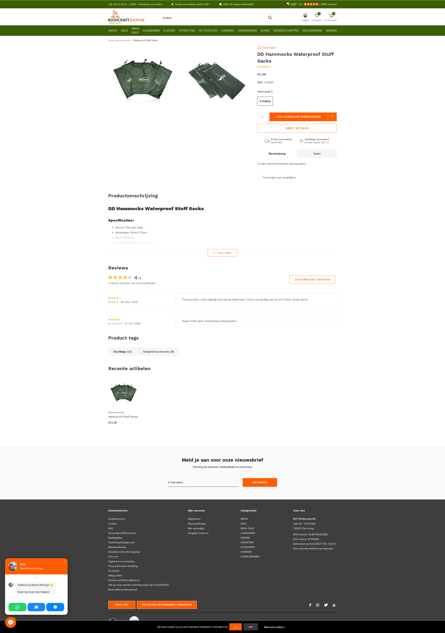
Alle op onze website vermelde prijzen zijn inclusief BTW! (138, 584)
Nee (251, 627)
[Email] (36, 607)
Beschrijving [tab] (277, 153)
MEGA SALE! (135, 30)
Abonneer (259, 482)
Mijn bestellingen (197, 523)
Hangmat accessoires (158, 351)
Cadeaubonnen (116, 518)
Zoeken (270, 17)
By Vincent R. (115, 323)
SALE (124, 30)
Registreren (194, 518)
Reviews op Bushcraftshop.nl (123, 580)
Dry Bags (123, 351)
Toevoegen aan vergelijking (279, 177)
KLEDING (169, 30)
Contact (112, 523)
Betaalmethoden (117, 547)
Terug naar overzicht (119, 40)
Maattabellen (115, 537)
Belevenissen (312, 30)
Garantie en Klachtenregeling (124, 551)
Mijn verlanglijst (196, 528)
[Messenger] (55, 607)
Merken (331, 30)
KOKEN (265, 30)
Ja (235, 627)
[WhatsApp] (17, 607)
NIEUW (112, 30)
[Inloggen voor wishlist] (332, 116)
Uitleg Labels (115, 575)
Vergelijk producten (198, 533)
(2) (273, 66)
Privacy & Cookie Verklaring (123, 566)
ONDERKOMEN (247, 30)
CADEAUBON (151, 30)
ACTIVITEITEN (208, 30)
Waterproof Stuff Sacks (123, 416)
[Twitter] (326, 605)
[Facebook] (310, 605)
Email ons (121, 604)
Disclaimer (114, 570)
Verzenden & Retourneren (122, 533)
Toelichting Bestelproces (121, 542)
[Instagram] (317, 605)
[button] (64, 561)
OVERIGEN (227, 30)
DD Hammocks (266, 47)
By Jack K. (113, 302)
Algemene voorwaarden (121, 561)
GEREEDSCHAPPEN (286, 30)
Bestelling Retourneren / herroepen (167, 604)
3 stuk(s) (265, 101)
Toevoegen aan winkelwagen (298, 116)
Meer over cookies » (274, 627)
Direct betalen (297, 128)
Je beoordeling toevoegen (312, 279)
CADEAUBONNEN (250, 556)
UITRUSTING (187, 30)
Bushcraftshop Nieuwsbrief (122, 589)
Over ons (113, 556)
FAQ (110, 528)
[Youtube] (334, 605)
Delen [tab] (317, 153)
